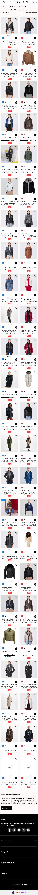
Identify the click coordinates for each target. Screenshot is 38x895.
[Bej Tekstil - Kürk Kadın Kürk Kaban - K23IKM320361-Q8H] (9, 701)
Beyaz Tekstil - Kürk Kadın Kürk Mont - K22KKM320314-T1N (28, 781)
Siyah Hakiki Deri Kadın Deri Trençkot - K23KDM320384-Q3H (9, 685)
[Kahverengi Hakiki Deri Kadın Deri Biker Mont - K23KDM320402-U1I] (28, 603)
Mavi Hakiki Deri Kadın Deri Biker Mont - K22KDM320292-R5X (28, 523)
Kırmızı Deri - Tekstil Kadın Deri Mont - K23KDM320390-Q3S (28, 330)
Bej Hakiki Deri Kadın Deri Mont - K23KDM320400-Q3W (28, 298)
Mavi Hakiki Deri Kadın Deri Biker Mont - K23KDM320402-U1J (9, 266)
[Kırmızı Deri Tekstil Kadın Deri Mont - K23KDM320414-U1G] (28, 346)
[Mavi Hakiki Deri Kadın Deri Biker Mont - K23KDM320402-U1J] (9, 250)
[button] (7, 35)
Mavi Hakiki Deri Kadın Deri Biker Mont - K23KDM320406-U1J (9, 298)
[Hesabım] (33, 2)
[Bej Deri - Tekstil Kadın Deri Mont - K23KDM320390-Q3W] (9, 57)
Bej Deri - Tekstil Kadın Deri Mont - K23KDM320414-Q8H (28, 717)
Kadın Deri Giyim (13, 6)
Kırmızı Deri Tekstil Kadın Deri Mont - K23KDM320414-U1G (28, 363)
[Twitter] (14, 830)
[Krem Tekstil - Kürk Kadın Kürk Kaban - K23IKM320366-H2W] (28, 379)
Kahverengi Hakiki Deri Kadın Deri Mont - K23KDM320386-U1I (28, 138)
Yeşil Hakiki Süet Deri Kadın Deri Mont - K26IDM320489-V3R (9, 652)
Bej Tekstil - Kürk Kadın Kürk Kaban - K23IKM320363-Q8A (28, 555)
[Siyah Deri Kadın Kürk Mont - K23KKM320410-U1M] (9, 25)
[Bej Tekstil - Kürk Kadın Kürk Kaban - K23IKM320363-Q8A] (28, 539)
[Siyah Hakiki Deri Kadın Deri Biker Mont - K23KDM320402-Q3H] (9, 218)
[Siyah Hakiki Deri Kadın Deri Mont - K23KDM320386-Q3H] (9, 154)
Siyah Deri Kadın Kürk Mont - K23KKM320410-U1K (28, 41)
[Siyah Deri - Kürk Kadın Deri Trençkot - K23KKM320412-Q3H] (28, 669)
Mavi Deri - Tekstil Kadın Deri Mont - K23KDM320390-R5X (9, 138)
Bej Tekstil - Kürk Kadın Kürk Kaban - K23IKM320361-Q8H (9, 717)
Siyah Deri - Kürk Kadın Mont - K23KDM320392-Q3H (9, 491)
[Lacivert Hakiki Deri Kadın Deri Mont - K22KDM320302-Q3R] (9, 603)
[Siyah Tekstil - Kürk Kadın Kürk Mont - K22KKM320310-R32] (28, 89)
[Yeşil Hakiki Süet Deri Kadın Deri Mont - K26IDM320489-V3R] (9, 636)
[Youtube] (19, 830)
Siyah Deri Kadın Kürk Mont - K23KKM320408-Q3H (28, 427)
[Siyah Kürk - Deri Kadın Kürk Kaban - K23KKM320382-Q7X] (9, 379)
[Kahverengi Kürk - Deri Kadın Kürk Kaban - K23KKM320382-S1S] (9, 733)
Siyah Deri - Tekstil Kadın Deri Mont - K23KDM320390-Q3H (9, 106)
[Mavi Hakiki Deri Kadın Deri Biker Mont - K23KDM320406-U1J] (9, 282)
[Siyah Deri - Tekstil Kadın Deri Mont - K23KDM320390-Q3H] (9, 89)
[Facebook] (10, 830)
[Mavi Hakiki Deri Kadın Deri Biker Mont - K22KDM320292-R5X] (28, 507)
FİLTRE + (6, 12)
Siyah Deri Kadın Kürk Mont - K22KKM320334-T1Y (28, 587)
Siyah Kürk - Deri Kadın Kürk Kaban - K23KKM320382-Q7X (9, 395)
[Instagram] (24, 830)
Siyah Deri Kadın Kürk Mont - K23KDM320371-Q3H (9, 587)
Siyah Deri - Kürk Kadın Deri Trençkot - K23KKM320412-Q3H (28, 685)
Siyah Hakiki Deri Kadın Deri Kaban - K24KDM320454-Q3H (9, 781)
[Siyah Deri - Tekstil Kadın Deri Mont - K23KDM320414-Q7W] (9, 539)
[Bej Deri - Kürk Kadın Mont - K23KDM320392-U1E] (28, 636)
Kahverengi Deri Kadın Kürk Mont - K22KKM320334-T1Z (28, 73)
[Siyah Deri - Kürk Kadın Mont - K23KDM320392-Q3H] (9, 475)
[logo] (19, 2)
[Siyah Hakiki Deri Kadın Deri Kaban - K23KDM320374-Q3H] (9, 411)
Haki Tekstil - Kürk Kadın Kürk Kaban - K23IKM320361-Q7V (9, 459)
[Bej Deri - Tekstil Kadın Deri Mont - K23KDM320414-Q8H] (28, 701)
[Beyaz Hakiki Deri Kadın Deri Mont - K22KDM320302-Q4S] (9, 186)
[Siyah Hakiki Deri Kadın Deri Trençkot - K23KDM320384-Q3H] (9, 669)
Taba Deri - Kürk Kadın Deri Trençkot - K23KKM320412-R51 (28, 266)
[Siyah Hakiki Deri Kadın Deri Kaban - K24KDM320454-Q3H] (9, 765)
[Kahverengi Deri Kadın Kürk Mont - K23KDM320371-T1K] (9, 507)
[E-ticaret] (21, 892)
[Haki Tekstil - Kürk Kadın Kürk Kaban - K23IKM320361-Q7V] (9, 443)
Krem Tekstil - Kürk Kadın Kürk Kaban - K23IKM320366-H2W (28, 395)
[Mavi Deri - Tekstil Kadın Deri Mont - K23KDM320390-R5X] (9, 122)
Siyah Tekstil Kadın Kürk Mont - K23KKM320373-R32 (28, 202)
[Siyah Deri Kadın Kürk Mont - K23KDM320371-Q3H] (9, 571)
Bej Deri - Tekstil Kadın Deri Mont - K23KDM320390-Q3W (9, 73)
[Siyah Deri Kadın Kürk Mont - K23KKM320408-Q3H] (28, 411)
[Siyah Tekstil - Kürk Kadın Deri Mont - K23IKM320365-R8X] (28, 733)
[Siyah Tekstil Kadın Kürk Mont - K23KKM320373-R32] (28, 186)
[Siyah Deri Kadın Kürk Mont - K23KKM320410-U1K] (28, 25)
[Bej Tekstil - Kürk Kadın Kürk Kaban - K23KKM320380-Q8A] (28, 443)
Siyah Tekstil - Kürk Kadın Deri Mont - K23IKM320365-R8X (28, 749)
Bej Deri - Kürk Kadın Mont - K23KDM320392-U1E (28, 652)
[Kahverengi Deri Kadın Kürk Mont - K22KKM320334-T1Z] (28, 57)
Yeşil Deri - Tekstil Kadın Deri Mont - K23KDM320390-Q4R (28, 170)
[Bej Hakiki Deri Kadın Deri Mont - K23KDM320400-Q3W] (28, 282)
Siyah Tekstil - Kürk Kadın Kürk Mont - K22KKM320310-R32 (28, 106)
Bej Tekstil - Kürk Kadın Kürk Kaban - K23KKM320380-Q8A (28, 459)
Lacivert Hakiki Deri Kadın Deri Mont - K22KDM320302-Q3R (9, 620)
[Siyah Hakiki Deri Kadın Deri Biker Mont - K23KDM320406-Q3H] (9, 346)
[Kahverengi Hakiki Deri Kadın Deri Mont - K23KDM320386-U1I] (28, 122)
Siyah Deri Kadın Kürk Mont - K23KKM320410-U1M (9, 41)
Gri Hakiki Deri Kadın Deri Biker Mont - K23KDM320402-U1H (28, 234)
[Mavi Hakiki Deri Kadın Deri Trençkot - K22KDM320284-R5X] (28, 475)
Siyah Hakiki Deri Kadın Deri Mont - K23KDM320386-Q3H (9, 170)
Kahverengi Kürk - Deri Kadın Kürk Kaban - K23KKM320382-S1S (9, 749)
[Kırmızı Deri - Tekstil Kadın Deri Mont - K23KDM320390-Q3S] (28, 314)
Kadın (5, 6)
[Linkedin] (28, 830)
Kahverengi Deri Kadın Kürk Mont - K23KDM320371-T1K (9, 523)
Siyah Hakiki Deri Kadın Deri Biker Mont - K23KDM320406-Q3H (9, 363)
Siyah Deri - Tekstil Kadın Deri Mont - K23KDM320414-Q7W (9, 555)
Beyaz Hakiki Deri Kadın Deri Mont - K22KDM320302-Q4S (9, 202)
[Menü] (1, 2)
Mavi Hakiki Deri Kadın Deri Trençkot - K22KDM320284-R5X (28, 491)
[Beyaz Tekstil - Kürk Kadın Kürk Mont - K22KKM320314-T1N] (28, 765)
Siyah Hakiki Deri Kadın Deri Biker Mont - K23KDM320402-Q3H (9, 234)
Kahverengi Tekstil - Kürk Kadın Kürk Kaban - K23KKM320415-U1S (10, 330)
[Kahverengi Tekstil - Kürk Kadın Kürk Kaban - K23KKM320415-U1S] (9, 314)
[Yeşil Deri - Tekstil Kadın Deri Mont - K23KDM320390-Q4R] (28, 154)
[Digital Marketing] (13, 892)
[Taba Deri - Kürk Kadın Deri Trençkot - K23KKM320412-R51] (28, 250)
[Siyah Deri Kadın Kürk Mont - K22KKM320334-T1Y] (28, 571)
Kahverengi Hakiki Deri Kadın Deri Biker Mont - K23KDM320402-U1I (28, 620)
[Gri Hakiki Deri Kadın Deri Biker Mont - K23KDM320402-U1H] (28, 218)
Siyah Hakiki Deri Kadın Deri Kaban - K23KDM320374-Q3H (9, 427)
